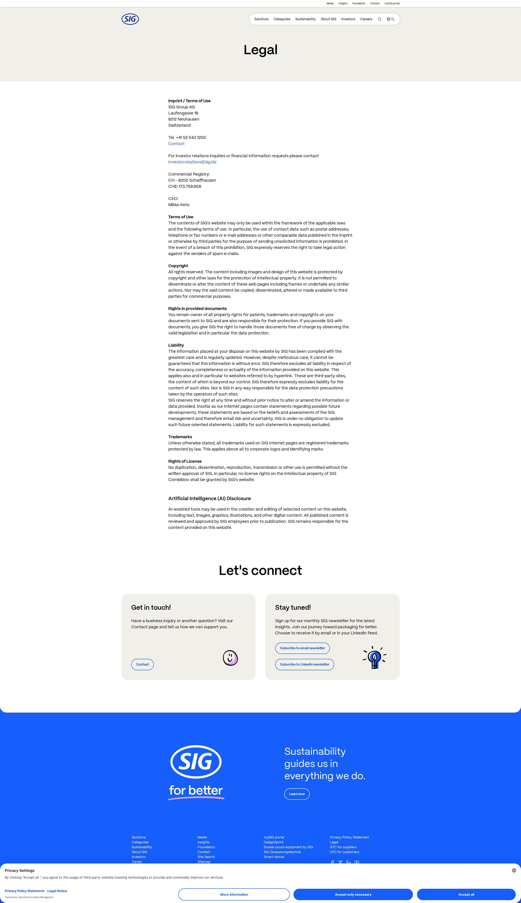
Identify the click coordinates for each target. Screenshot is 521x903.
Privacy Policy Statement (349, 837)
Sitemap (204, 862)
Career (137, 862)
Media (330, 3)
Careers (366, 19)
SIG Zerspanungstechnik (282, 852)
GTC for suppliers (343, 847)
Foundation (358, 3)
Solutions (261, 19)
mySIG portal (392, 3)
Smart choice (274, 857)
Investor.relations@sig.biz (192, 162)
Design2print (273, 842)
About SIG (328, 19)
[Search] (379, 19)
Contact (375, 3)
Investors (348, 19)
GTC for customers (344, 852)
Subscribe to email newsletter (302, 648)
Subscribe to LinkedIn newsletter (304, 664)
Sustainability (305, 19)
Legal (334, 842)
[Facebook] (334, 862)
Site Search (206, 857)
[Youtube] (358, 862)
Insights (342, 3)
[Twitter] (342, 862)
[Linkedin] (350, 862)
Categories (282, 19)
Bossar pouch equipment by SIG (288, 847)
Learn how (297, 794)
